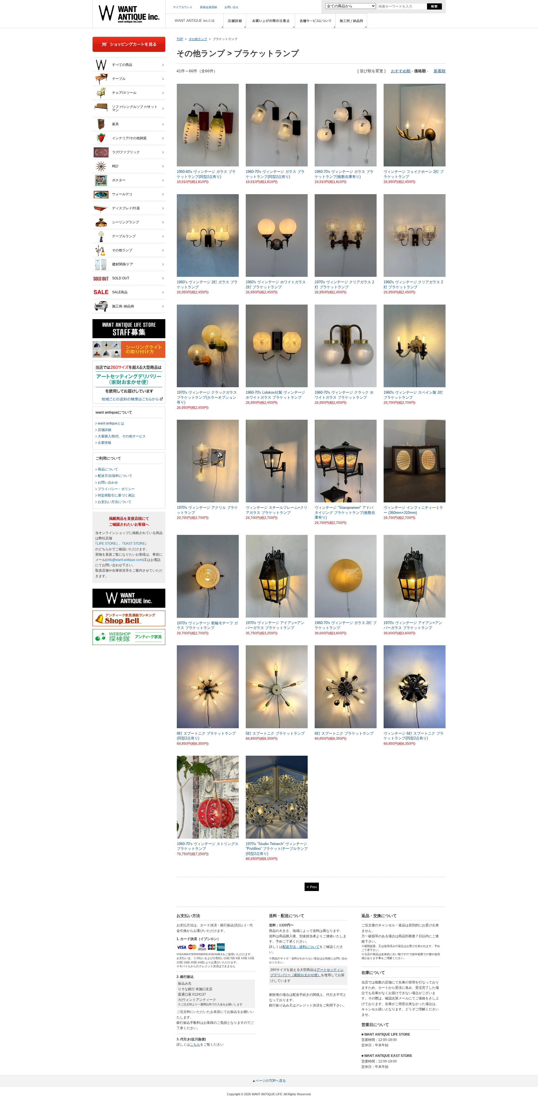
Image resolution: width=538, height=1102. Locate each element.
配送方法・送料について (300, 947)
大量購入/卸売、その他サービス (122, 436)
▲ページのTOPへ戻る (269, 1081)
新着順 (440, 71)
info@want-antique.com (124, 560)
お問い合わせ (108, 482)
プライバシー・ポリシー (116, 489)
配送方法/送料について (115, 476)
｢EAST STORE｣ (134, 544)
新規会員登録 (208, 7)
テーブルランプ (124, 236)
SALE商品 (119, 292)
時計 (115, 166)
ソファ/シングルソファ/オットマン (134, 108)
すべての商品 (122, 65)
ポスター (119, 180)
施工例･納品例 (123, 306)
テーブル (119, 79)
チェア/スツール (124, 93)
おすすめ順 (401, 71)
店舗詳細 (104, 430)
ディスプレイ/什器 (126, 208)
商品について (108, 469)
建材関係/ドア (122, 264)
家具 (115, 124)
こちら (195, 1045)
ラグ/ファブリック (126, 152)
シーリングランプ (125, 222)
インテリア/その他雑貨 (129, 138)
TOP (180, 39)
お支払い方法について (114, 502)
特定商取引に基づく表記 (116, 495)
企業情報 (104, 443)
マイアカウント (183, 7)
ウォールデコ (122, 194)
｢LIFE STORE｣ (106, 544)
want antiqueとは (111, 423)
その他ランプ (198, 39)
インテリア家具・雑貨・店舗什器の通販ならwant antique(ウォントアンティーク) (129, 14)
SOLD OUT (120, 278)
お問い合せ (231, 7)
